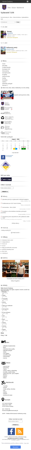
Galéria (4, 82)
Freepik (9, 439)
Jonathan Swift (10, 49)
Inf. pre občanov (6, 312)
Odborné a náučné (11, 34)
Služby (4, 78)
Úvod (3, 64)
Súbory (5, 196)
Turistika (5, 386)
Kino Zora (4, 251)
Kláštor (5, 377)
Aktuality (4, 65)
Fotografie (5, 298)
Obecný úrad (6, 366)
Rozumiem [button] (15, 447)
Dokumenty (5, 71)
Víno (4, 390)
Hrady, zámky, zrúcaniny (9, 389)
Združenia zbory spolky (9, 349)
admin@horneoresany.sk (13, 438)
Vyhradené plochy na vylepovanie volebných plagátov (15, 199)
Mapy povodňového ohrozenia (9, 247)
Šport (3, 319)
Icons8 (18, 439)
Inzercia (5, 228)
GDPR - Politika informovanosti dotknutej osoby (14, 413)
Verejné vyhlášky (22, 214)
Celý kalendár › (15, 152)
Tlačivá (5, 369)
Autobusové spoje (7, 395)
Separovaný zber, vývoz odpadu (11, 373)
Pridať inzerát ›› (16, 232)
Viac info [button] (26, 443)
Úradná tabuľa (6, 67)
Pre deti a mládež (10, 50)
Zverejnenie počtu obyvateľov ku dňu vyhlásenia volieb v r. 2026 (15, 217)
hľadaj (18, 22)
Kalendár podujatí (7, 83)
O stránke (21, 438)
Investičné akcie (7, 355)
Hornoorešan (23, 209)
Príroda (5, 387)
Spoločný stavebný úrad (8, 249)
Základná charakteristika (9, 346)
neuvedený (10, 33)
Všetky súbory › (15, 223)
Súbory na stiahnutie (7, 305)
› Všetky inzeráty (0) (6, 230)
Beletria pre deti (20, 50)
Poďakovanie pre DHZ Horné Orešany (11, 203)
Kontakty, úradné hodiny (9, 372)
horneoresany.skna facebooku (9, 156)
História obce (6, 76)
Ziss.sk (3, 245)
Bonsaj (9, 31)
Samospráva (5, 309)
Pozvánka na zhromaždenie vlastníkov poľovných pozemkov (13, 212)
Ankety (4, 302)
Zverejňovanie (6, 73)
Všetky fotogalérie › (15, 281)
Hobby (19, 34)
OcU (25, 436)
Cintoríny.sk (5, 253)
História (4, 326)
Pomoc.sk (4, 244)
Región (4, 329)
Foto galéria (6, 353)
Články (3, 295)
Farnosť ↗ (5, 85)
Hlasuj (2, 333)
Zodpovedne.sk (6, 242)
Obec (3, 316)
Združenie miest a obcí (7, 240)
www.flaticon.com (24, 439)
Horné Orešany (7, 1)
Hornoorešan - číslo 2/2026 (9, 207)
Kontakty (4, 80)
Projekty (4, 74)
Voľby (22, 201)
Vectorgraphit (13, 439)
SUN (13, 36)
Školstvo (5, 375)
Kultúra (4, 322)
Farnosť (5, 376)
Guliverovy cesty (11, 47)
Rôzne (22, 205)
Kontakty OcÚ (6, 69)
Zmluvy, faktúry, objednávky (10, 370)
